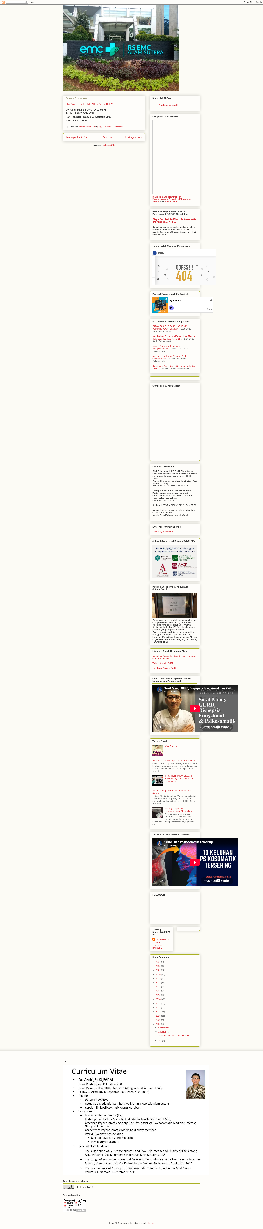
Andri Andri (171, 201)
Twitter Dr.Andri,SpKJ (162, 663)
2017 (158, 986)
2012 (158, 1007)
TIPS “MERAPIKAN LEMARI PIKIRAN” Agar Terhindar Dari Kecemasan (179, 778)
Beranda (107, 137)
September (164, 1027)
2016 (158, 991)
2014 (158, 999)
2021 (158, 970)
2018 (158, 982)
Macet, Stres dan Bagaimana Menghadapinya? (166, 347)
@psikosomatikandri (168, 105)
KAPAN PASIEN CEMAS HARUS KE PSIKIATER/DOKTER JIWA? (169, 327)
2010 (158, 1016)
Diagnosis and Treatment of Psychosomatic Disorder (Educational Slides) (172, 199)
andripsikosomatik (162, 940)
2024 (158, 962)
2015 (158, 995)
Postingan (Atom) (109, 145)
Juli (160, 1040)
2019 (158, 978)
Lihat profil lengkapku (157, 946)
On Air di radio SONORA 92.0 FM (90, 104)
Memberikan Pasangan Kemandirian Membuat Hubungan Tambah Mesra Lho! (174, 337)
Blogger (150, 1223)
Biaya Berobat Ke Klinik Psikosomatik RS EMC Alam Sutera (174, 220)
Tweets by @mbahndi (162, 531)
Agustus (162, 1032)
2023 (158, 966)
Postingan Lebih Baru (77, 137)
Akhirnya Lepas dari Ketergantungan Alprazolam (178, 809)
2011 (158, 1011)
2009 (158, 1020)
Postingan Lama (134, 137)
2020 (158, 974)
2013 (158, 1003)
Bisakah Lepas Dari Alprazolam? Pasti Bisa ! (173, 760)
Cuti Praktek (171, 746)
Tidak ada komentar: (114, 127)
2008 (158, 1024)
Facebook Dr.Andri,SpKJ (164, 668)
